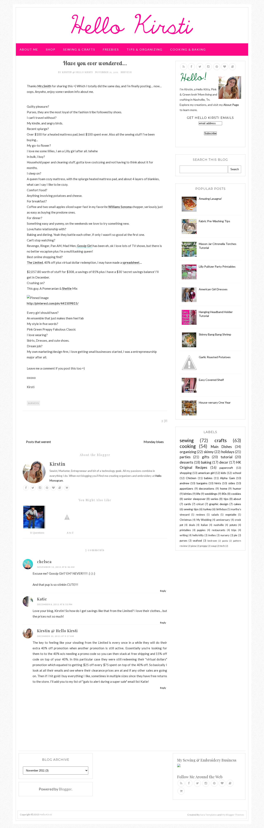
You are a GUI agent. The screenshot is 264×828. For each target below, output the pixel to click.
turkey (207, 509)
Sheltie (67, 288)
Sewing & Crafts (79, 49)
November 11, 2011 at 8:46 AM (56, 567)
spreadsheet (131, 262)
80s (224, 493)
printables (185, 530)
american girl (206, 473)
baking (206, 462)
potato (233, 525)
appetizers (186, 488)
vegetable (230, 514)
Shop (50, 49)
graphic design (218, 504)
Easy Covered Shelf (211, 380)
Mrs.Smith (44, 86)
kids (223, 473)
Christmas (186, 519)
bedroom (212, 540)
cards (187, 504)
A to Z (70, 533)
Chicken (191, 478)
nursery (224, 535)
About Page (231, 104)
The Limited (35, 262)
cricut (200, 504)
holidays (227, 452)
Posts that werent (38, 442)
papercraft (226, 467)
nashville (219, 525)
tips (226, 499)
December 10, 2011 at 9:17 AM (55, 636)
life (198, 493)
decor (223, 462)
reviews (200, 514)
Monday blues (154, 442)
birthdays (221, 509)
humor (237, 488)
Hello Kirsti (46, 814)
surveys (126, 72)
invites (212, 535)
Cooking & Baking (188, 49)
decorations (206, 488)
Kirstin (57, 464)
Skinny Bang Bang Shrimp (215, 334)
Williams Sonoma (120, 207)
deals (192, 525)
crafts (220, 440)
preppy (203, 546)
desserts (186, 462)
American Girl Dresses (213, 289)
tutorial (226, 457)
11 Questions (37, 533)
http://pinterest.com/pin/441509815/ (53, 303)
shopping (186, 473)
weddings (211, 493)
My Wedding (204, 519)
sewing (187, 440)
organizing (188, 452)
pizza (193, 546)
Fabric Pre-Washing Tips (214, 221)
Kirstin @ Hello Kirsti (78, 72)
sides (231, 483)
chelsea (44, 561)
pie (235, 535)
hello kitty (198, 535)
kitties (188, 493)
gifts (205, 457)
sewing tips (191, 509)
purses (183, 540)
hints (217, 483)
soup (213, 546)
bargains (202, 483)
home (223, 488)
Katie (42, 598)
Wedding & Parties (38, 65)
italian (204, 525)
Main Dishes (221, 446)
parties (185, 457)
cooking (188, 446)
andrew (184, 483)
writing (184, 535)
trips (233, 530)
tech (222, 546)
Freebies (111, 49)
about (237, 499)
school (237, 473)
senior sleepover (194, 499)
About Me (29, 49)
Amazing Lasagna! (210, 198)
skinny (209, 452)
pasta (225, 540)
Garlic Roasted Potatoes (215, 357)
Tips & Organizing (145, 49)
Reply (163, 590)
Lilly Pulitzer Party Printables (217, 266)
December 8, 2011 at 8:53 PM (54, 604)
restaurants (218, 530)
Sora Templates (208, 814)
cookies (236, 493)
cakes (237, 504)
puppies (201, 530)
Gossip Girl (84, 246)
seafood (197, 540)
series (214, 499)
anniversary (223, 519)
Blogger (65, 789)
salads (215, 514)
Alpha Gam (227, 478)
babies (208, 478)
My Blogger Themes (233, 814)
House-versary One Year (215, 402)
